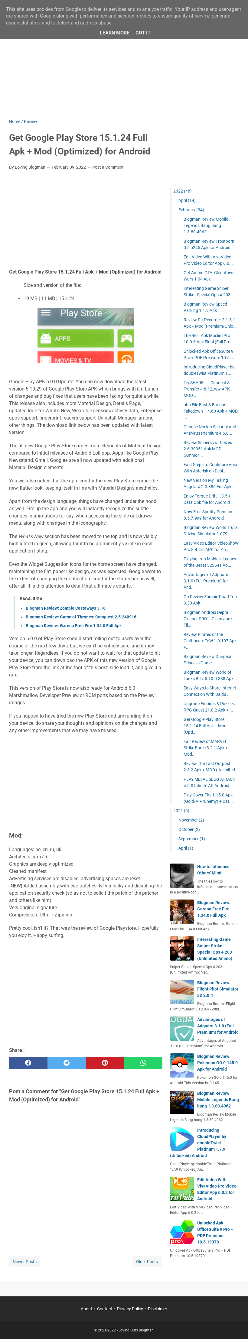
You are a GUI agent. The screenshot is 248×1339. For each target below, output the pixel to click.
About (86, 1308)
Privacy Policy (130, 1308)
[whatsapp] (143, 1063)
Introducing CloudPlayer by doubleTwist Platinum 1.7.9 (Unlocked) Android (198, 1143)
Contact (104, 1308)
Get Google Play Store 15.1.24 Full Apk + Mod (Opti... (205, 725)
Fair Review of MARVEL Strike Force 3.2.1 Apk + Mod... (206, 748)
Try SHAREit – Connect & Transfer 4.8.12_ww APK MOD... (207, 389)
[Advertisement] (124, 67)
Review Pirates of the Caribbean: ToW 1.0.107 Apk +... (210, 641)
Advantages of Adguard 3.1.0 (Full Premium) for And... (206, 581)
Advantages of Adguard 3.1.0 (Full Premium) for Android (218, 1026)
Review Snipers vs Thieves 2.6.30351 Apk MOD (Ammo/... (208, 449)
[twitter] (66, 1063)
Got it (143, 33)
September (191, 838)
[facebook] (28, 1063)
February (191, 209)
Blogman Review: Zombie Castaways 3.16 (66, 608)
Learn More (114, 33)
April (187, 200)
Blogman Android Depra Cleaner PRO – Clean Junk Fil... (208, 618)
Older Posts (147, 1261)
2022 (182, 191)
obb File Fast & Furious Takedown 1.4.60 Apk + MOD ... (211, 411)
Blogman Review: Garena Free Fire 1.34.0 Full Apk (74, 625)
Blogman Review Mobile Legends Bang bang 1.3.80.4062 (206, 225)
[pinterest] (105, 1063)
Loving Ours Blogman (136, 1330)
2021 (181, 810)
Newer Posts (25, 1261)
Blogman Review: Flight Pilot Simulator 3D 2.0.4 (217, 989)
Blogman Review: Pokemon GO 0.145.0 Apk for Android (217, 1063)
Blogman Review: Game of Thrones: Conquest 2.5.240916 (81, 616)
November (191, 820)
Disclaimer (157, 1308)
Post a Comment (108, 167)
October (189, 829)
